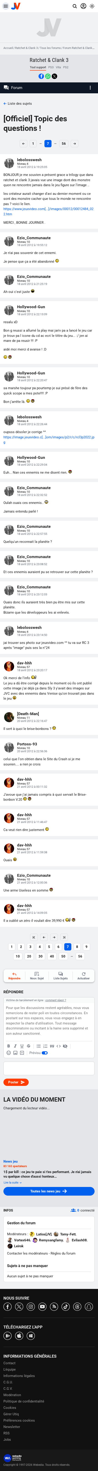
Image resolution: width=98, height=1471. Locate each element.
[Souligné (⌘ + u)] (22, 1046)
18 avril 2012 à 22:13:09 (32, 314)
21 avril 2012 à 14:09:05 (32, 913)
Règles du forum (63, 1253)
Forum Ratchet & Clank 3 (79, 48)
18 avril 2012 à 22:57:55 (32, 534)
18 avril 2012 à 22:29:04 (32, 464)
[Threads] (77, 1306)
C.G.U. (8, 1382)
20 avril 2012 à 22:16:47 (32, 721)
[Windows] (31, 1335)
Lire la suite (11, 1182)
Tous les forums (50, 48)
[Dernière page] (64, 937)
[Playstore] (7, 1335)
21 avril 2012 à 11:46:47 (32, 822)
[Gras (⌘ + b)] (8, 1046)
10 (18, 956)
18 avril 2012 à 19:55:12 (32, 245)
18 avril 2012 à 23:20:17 (32, 670)
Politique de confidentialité (23, 1401)
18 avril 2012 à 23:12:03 (32, 594)
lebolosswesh (29, 160)
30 (41, 956)
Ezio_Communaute (34, 238)
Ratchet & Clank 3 (26, 48)
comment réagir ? (55, 1000)
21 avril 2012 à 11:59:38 (32, 852)
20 (29, 956)
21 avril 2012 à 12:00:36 (32, 882)
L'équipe (9, 1369)
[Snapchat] (89, 1306)
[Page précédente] (44, 937)
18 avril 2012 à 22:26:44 (32, 424)
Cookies (9, 1408)
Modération (12, 1395)
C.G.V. (8, 1389)
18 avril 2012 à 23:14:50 (32, 635)
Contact (9, 1363)
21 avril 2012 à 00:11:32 (32, 786)
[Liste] (38, 1046)
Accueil (8, 48)
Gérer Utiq (11, 1414)
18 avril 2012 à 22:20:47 (32, 380)
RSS (6, 1433)
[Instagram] (31, 1306)
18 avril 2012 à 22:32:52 (32, 495)
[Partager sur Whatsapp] (48, 76)
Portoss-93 (27, 744)
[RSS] (54, 1306)
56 (64, 144)
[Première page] (34, 937)
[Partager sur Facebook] (41, 76)
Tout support (38, 67)
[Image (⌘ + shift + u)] (15, 1053)
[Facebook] (7, 1306)
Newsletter (11, 1427)
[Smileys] (8, 1053)
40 (52, 956)
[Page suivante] (54, 937)
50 (63, 956)
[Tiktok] (66, 1306)
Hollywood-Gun (31, 307)
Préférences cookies (19, 1420)
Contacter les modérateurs (27, 1253)
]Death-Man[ (28, 713)
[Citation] (52, 1046)
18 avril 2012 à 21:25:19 (32, 284)
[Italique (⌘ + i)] (15, 1046)
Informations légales (19, 1376)
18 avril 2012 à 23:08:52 (32, 564)
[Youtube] (42, 1306)
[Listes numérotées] (45, 1046)
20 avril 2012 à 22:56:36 (32, 751)
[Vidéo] (22, 1053)
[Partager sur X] (54, 76)
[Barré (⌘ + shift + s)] (28, 1046)
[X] (19, 1306)
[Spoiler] (65, 1046)
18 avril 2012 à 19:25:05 (32, 167)
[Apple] (19, 1335)
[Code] (58, 1046)
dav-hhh (24, 663)
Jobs (7, 1440)
